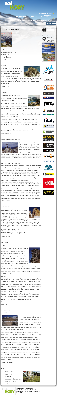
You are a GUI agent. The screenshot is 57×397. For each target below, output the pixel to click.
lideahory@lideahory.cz (34, 391)
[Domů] (15, 6)
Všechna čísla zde (46, 61)
